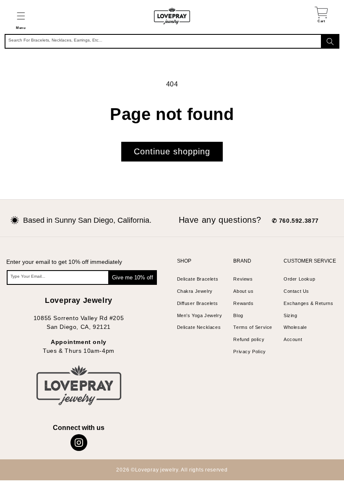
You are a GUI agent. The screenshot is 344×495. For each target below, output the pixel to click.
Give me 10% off (132, 277)
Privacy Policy (249, 351)
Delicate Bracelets (198, 278)
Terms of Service (252, 327)
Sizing (290, 315)
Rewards (243, 303)
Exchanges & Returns (308, 303)
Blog (238, 315)
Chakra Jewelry (195, 291)
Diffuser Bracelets (197, 303)
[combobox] (172, 41)
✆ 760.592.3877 (295, 220)
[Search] (330, 41)
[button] (21, 16)
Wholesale (295, 327)
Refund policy (248, 339)
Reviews (243, 278)
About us (243, 291)
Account (293, 339)
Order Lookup (299, 278)
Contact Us (296, 291)
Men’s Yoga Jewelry (199, 315)
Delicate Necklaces (199, 327)
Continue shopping (172, 151)
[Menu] (21, 16)
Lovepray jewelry (156, 470)
